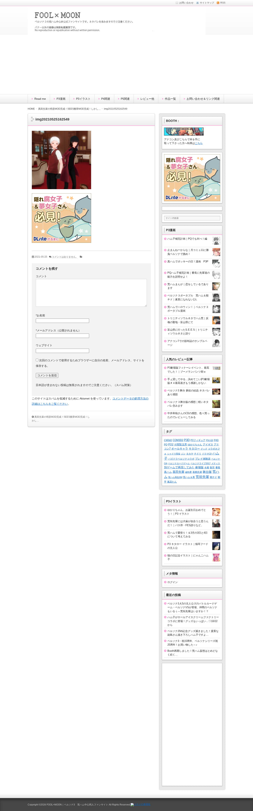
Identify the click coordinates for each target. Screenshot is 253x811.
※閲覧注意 (180, 444)
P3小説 (209, 440)
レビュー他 (147, 98)
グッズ (204, 449)
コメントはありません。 (65, 256)
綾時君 (188, 472)
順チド (213, 477)
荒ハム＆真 (189, 477)
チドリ (197, 453)
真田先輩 (178, 471)
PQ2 (170, 444)
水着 (206, 467)
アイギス (208, 444)
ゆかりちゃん (195, 444)
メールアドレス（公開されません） (58, 330)
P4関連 (105, 98)
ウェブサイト (44, 345)
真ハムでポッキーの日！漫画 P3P (187, 261)
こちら (199, 143)
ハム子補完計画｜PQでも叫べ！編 (187, 238)
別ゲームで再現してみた (179, 467)
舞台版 (207, 471)
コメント (41, 276)
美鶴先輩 (197, 472)
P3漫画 (61, 98)
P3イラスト (83, 98)
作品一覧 (170, 98)
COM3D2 (178, 440)
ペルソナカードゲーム (179, 463)
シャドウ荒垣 (173, 453)
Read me (40, 98)
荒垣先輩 (202, 477)
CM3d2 (168, 440)
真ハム (168, 472)
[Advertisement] (126, 64)
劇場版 (199, 467)
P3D (187, 440)
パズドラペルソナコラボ (181, 458)
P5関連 (125, 98)
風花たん (172, 481)
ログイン (172, 582)
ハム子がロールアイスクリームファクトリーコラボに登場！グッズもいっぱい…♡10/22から (193, 621)
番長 (217, 467)
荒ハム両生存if (175, 477)
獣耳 (212, 467)
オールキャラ (179, 448)
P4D (216, 440)
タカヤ (189, 453)
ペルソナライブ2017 (201, 463)
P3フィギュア (198, 440)
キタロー (194, 448)
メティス (215, 463)
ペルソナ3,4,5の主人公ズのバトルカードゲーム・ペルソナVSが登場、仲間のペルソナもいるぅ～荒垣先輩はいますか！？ (192, 607)
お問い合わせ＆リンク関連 (203, 98)
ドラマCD (207, 453)
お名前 (40, 315)
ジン (183, 453)
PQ (165, 444)
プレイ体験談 (203, 458)
